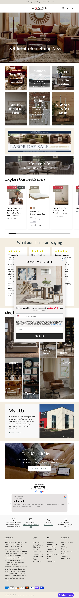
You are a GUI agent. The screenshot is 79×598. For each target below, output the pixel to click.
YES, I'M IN (39, 336)
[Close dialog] (62, 258)
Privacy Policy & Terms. (55, 324)
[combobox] (19, 316)
